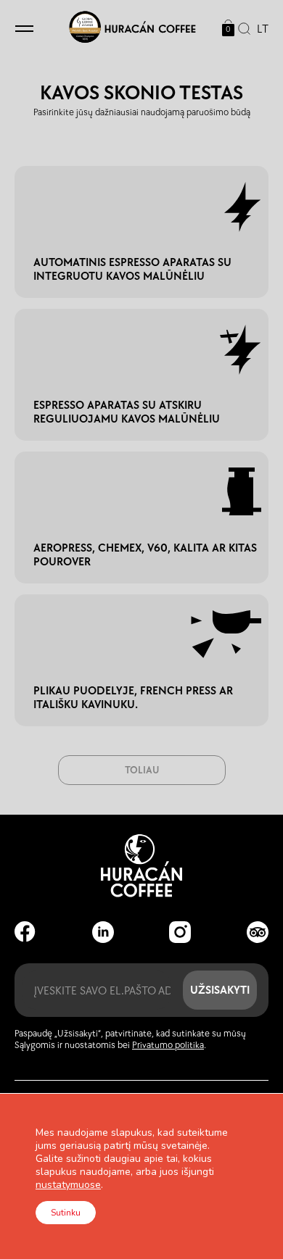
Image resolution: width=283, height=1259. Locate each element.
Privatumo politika (168, 1045)
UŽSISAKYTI (220, 990)
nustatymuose (68, 1185)
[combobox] (259, 29)
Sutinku (66, 1212)
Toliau (142, 770)
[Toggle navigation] (24, 29)
